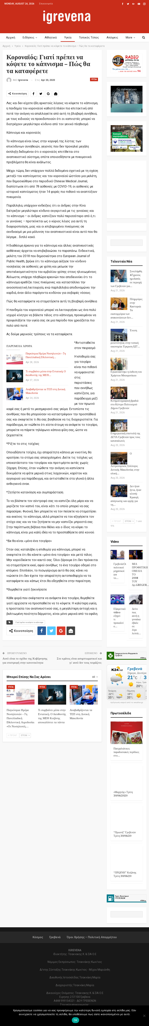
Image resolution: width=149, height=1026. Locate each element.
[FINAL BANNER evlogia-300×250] (127, 138)
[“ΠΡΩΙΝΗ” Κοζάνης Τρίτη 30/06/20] (127, 856)
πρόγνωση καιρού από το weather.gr (126, 702)
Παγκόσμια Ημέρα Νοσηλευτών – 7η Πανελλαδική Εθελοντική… (46, 355)
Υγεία (67, 37)
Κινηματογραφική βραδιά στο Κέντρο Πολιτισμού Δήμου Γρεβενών (124, 404)
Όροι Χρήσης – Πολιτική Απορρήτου (92, 937)
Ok (75, 1020)
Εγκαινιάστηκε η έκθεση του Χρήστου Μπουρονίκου (126, 373)
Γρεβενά (55, 937)
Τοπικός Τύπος (89, 37)
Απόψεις (112, 37)
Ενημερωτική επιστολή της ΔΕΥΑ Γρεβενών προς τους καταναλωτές (125, 437)
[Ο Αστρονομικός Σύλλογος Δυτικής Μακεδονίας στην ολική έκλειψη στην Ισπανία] (119, 458)
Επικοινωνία (46, 3)
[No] (144, 1016)
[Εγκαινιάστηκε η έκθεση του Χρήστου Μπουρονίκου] (119, 364)
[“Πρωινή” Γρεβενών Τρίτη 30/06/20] (127, 816)
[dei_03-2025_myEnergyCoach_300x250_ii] (127, 98)
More (129, 37)
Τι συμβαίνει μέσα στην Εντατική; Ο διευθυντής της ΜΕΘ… (46, 373)
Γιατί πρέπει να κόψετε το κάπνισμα (29, 622)
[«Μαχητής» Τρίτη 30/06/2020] (127, 776)
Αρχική (10, 37)
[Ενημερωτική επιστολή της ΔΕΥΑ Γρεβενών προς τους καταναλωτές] (119, 425)
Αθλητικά (51, 37)
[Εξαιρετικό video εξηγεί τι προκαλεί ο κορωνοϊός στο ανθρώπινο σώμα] (117, 599)
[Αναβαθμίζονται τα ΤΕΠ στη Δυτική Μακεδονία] (14, 394)
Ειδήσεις (28, 37)
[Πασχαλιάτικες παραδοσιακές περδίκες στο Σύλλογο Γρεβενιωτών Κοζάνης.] (127, 733)
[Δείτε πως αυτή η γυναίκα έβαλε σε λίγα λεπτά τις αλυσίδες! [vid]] (136, 599)
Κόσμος (38, 937)
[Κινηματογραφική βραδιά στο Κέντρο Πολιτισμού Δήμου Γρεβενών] (119, 393)
